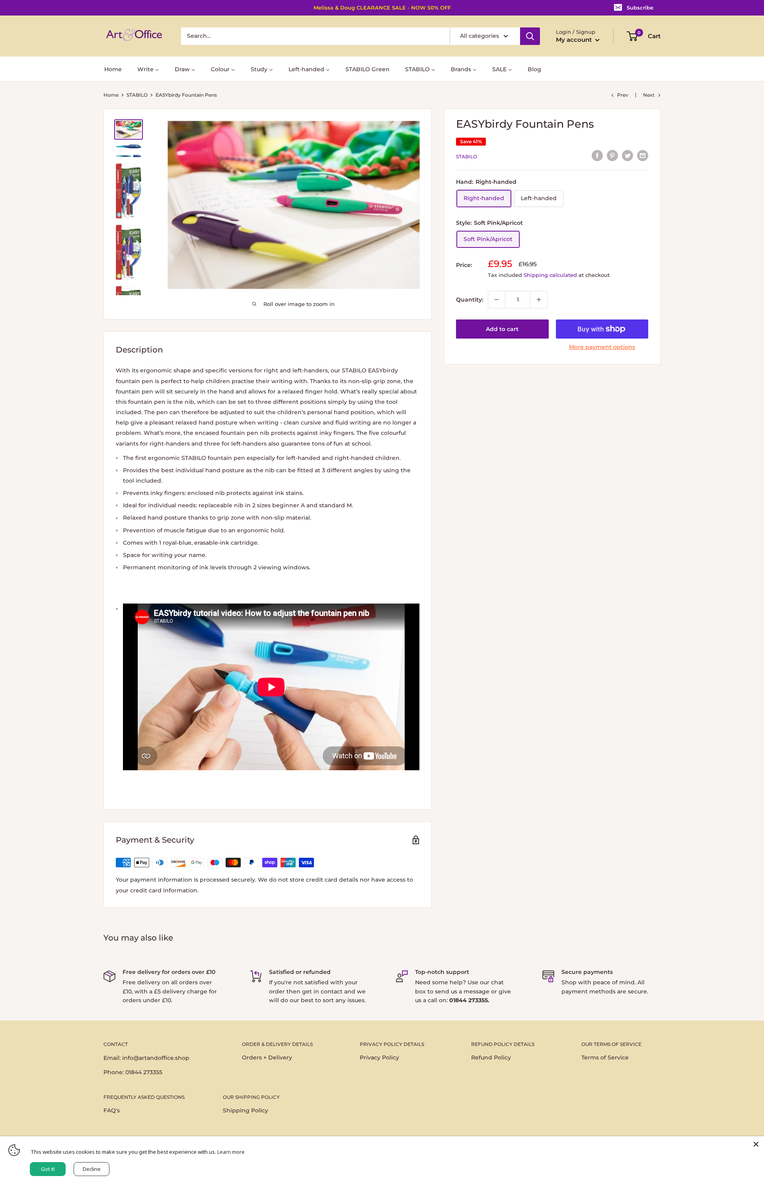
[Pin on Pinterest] (612, 155)
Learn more (231, 1151)
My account (574, 39)
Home (111, 95)
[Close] (756, 1144)
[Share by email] (642, 155)
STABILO (137, 95)
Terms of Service (605, 1057)
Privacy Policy (379, 1057)
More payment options (602, 347)
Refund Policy (491, 1057)
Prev (622, 95)
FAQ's (111, 1110)
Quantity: (469, 299)
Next (649, 95)
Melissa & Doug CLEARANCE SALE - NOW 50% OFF (382, 7)
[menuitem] (113, 68)
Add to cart (502, 329)
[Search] (530, 36)
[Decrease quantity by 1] (496, 299)
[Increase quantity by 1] (538, 299)
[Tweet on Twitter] (627, 155)
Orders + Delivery (267, 1057)
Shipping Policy (245, 1110)
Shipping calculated (550, 275)
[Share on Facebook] (597, 155)
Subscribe (640, 7)
